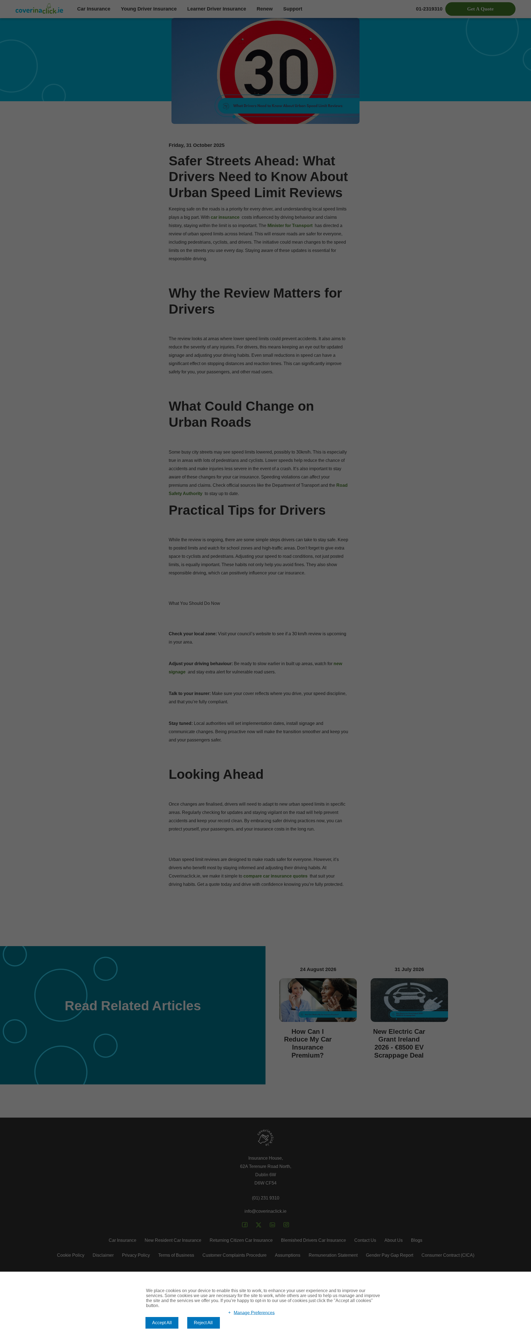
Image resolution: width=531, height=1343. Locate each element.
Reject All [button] (203, 1322)
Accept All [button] (162, 1322)
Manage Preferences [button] (254, 1312)
